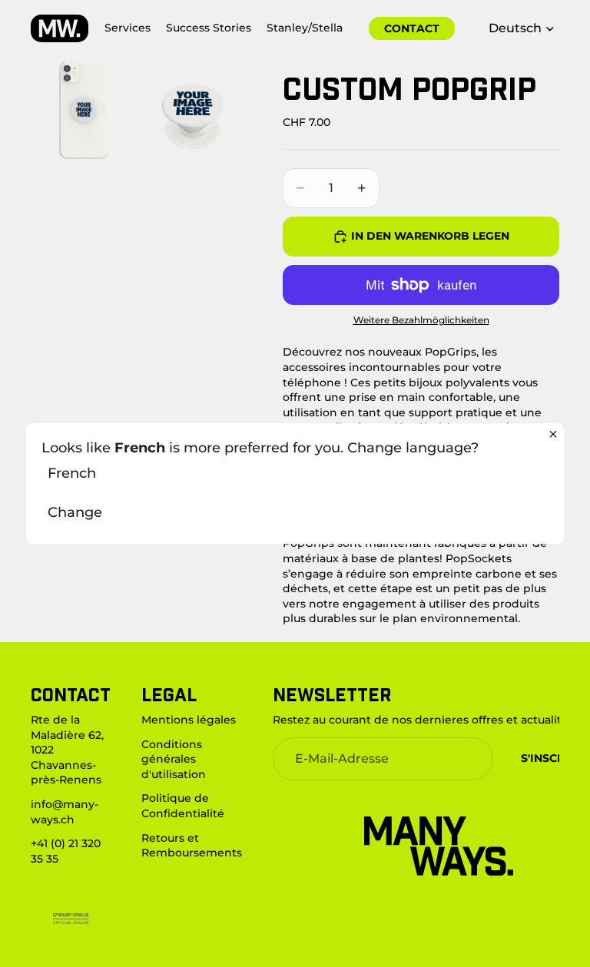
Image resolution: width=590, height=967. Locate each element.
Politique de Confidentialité (182, 805)
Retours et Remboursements (191, 845)
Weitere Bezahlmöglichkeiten (421, 320)
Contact (411, 28)
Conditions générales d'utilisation (173, 759)
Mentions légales (188, 720)
